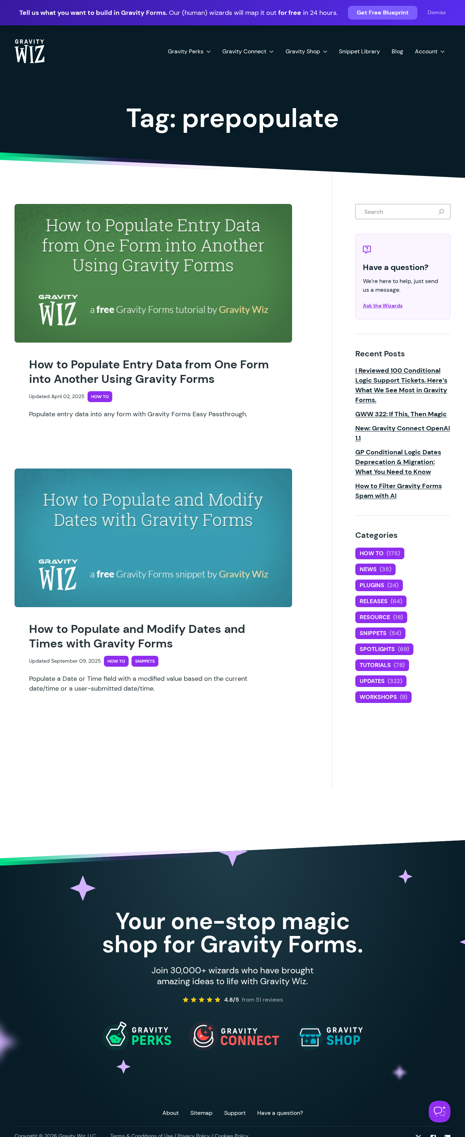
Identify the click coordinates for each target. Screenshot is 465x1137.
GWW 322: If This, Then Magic (401, 414)
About (170, 1113)
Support (235, 1113)
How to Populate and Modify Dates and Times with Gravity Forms (137, 636)
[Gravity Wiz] (29, 50)
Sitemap (201, 1113)
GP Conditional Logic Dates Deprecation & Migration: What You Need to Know (398, 462)
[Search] (443, 211)
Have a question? (280, 1113)
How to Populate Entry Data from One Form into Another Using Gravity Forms (149, 372)
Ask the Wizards (383, 305)
